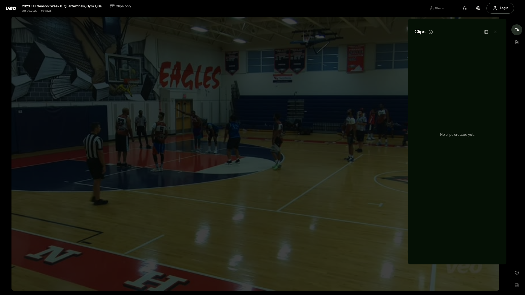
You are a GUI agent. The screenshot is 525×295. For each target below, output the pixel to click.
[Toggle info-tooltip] (431, 32)
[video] (516, 29)
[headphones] (464, 8)
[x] (495, 32)
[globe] (478, 8)
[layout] (516, 285)
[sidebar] (486, 32)
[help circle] (516, 272)
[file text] (516, 42)
